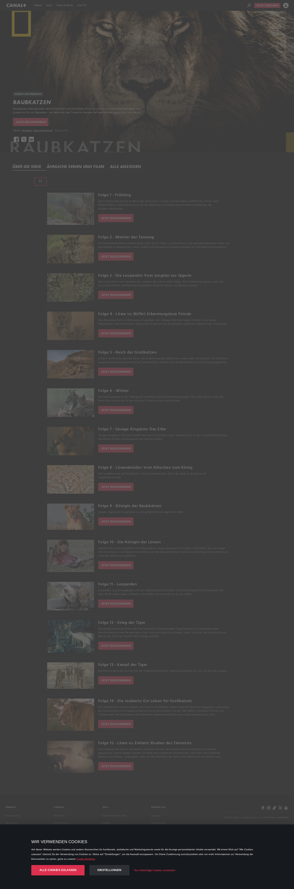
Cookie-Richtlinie (86, 859)
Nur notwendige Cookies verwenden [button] (154, 870)
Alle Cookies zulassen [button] (57, 870)
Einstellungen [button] (109, 870)
